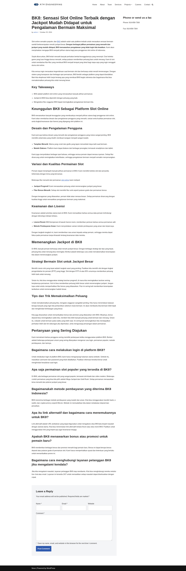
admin (36, 32)
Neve (34, 568)
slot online (65, 180)
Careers (138, 5)
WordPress (51, 568)
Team (110, 5)
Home (94, 5)
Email (64, 504)
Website (91, 504)
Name (39, 504)
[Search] (152, 4)
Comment (40, 513)
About (102, 5)
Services (118, 5)
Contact (147, 5)
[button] (131, 4)
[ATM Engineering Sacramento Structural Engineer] (48, 4)
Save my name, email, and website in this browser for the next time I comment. (67, 543)
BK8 (58, 41)
